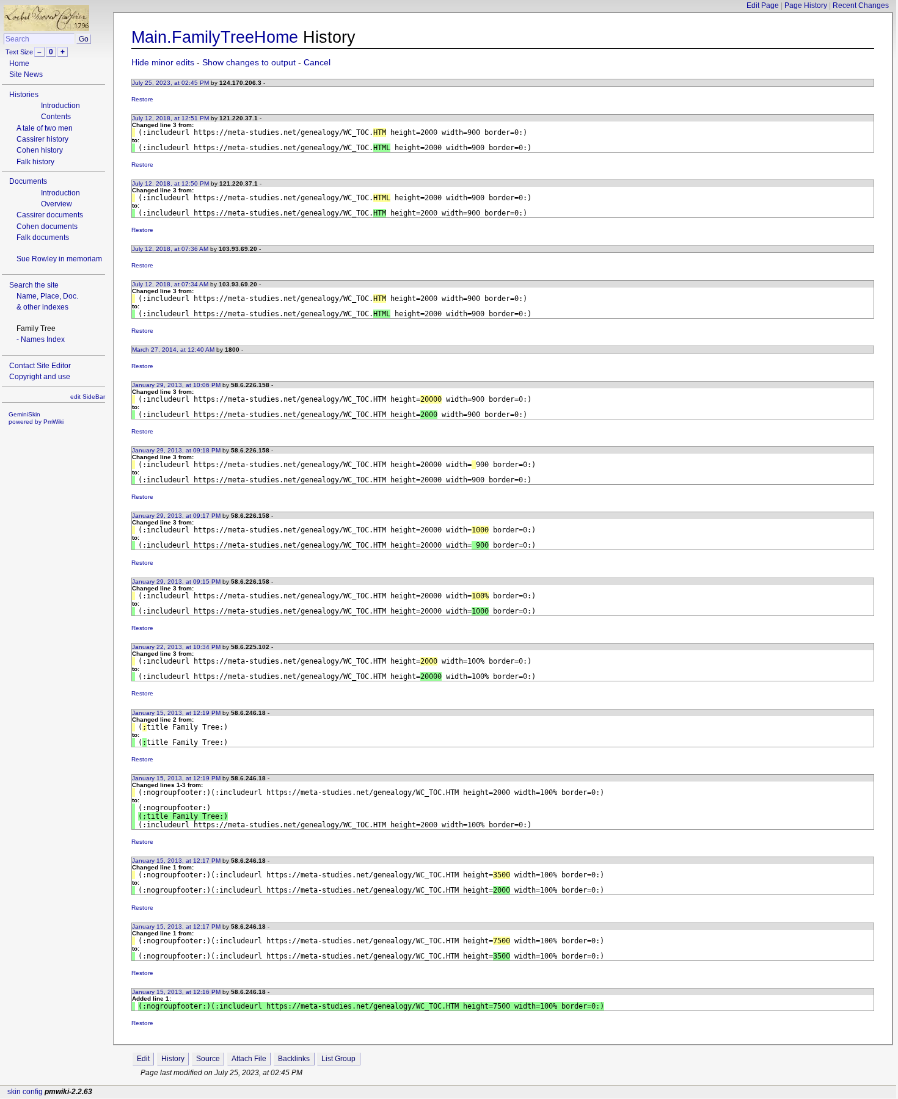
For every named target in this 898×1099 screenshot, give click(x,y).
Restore (142, 99)
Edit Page (763, 5)
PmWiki (53, 421)
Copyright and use (39, 376)
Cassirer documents (49, 215)
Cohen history (39, 150)
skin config (25, 1091)
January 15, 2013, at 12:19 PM (176, 712)
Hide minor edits (162, 62)
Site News (26, 74)
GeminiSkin (24, 414)
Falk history (35, 162)
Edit (143, 1058)
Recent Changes (861, 5)
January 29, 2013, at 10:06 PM (176, 385)
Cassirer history (42, 139)
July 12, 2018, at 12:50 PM (170, 183)
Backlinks (294, 1058)
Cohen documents (47, 226)
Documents (28, 181)
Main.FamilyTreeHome (214, 36)
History (172, 1058)
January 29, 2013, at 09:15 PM (176, 581)
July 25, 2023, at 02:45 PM (170, 82)
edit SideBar (87, 396)
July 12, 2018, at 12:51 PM (170, 118)
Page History (805, 5)
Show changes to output (249, 62)
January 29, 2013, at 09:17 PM (176, 515)
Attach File (249, 1058)
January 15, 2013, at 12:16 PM (176, 991)
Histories (23, 94)
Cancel (317, 62)
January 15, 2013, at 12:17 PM (176, 860)
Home (19, 63)
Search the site (34, 285)
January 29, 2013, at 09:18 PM (176, 450)
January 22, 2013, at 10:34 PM (176, 647)
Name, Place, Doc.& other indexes (47, 301)
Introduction (60, 105)
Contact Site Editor (40, 365)
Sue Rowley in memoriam (59, 259)
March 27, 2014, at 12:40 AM (173, 349)
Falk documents (42, 237)
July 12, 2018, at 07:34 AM (170, 284)
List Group (338, 1058)
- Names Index (40, 339)
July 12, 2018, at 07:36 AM (170, 248)
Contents (56, 116)
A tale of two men (44, 128)
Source (208, 1058)
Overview (56, 204)
